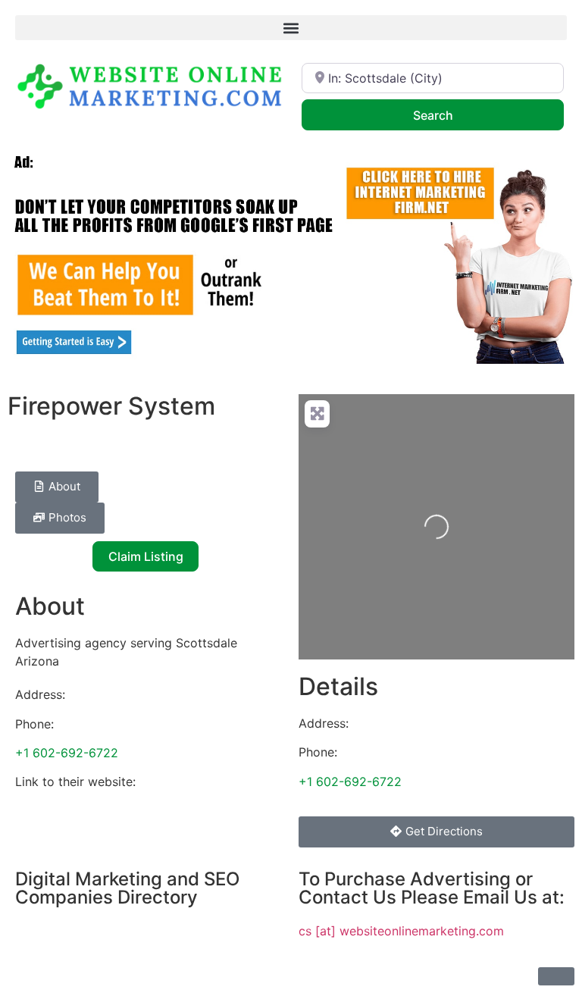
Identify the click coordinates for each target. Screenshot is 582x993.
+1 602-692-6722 (66, 752)
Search (453, 115)
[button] (291, 27)
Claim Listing (145, 556)
